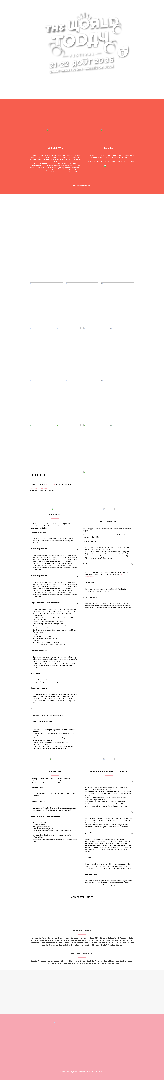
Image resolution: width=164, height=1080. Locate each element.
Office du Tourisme (127, 161)
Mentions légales (92, 1072)
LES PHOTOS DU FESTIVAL (82, 185)
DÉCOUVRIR (82, 85)
